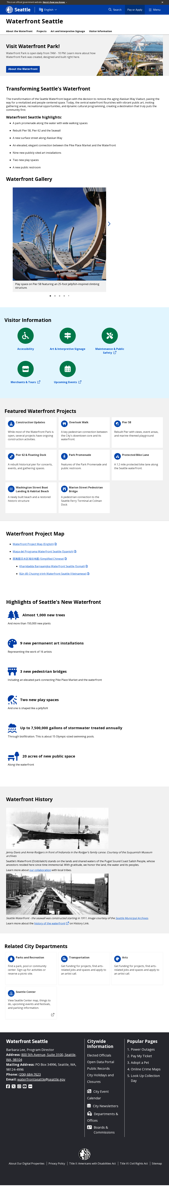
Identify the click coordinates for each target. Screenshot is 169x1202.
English (48, 10)
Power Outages (143, 1049)
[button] (163, 2)
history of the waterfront (49, 923)
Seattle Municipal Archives (132, 918)
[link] (108, 224)
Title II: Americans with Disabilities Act (92, 1163)
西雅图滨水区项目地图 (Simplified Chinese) (38, 559)
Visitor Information (100, 31)
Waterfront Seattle (34, 21)
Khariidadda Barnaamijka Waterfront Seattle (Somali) (52, 566)
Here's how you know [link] (54, 2)
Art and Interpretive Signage (68, 31)
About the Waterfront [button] (23, 69)
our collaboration (40, 870)
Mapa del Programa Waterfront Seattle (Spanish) (43, 551)
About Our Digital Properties (26, 1163)
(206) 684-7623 (30, 1074)
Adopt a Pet (140, 1062)
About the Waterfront (19, 31)
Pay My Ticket (141, 1056)
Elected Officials (99, 1055)
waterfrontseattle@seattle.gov (41, 1079)
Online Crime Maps (146, 1069)
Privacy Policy (57, 1163)
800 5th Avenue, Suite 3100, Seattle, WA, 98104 (41, 1057)
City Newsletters (105, 1106)
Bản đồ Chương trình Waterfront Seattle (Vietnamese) (52, 573)
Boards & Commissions (104, 1130)
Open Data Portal (100, 1062)
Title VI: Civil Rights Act (134, 1163)
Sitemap (157, 1163)
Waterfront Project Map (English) (33, 544)
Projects (42, 31)
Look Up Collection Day (145, 1078)
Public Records (98, 1068)
